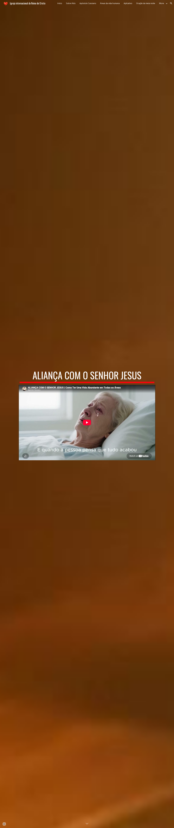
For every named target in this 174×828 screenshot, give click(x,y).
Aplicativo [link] (128, 3)
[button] (171, 3)
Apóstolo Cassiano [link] (88, 3)
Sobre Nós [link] (71, 3)
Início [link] (59, 3)
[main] (87, 376)
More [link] (161, 3)
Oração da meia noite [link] (145, 3)
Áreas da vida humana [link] (110, 3)
